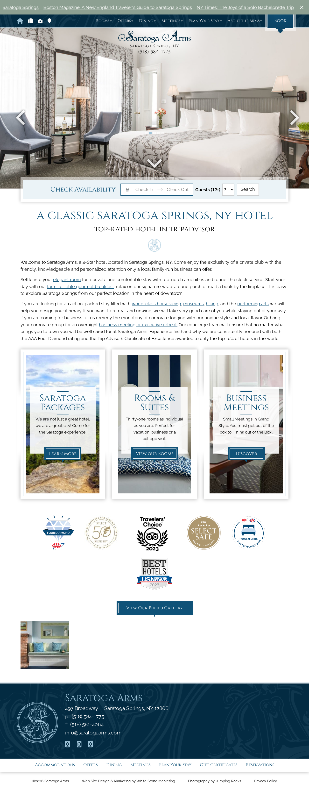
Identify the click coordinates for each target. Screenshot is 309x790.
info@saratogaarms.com (93, 733)
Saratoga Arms (103, 698)
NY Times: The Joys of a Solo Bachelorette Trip (206, 7)
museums (193, 303)
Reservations (260, 765)
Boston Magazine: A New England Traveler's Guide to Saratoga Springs (79, 7)
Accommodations (55, 765)
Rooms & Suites (154, 403)
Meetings (171, 20)
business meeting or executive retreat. (138, 324)
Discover (246, 454)
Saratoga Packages (63, 403)
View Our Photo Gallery (154, 608)
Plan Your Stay (204, 20)
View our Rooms (154, 454)
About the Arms (244, 20)
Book (280, 21)
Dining (146, 20)
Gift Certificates (219, 765)
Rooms (102, 20)
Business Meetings (246, 403)
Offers (124, 20)
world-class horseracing (156, 303)
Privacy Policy (265, 781)
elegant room (67, 279)
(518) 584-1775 (154, 52)
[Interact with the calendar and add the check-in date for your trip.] (127, 190)
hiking (212, 303)
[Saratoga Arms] (154, 36)
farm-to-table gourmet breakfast (80, 286)
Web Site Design (96, 781)
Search (248, 189)
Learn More (63, 454)
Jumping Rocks (228, 781)
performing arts (253, 303)
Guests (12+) (207, 189)
